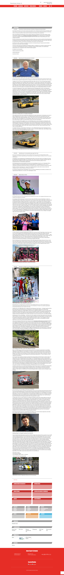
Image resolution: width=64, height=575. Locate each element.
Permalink (13, 55)
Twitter (17, 55)
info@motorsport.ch (17, 553)
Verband (15, 6)
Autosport (20, 6)
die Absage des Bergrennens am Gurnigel (40, 320)
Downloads (29, 509)
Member (40, 6)
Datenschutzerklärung (44, 508)
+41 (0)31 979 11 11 (46, 554)
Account (28, 510)
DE (49, 6)
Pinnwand (28, 508)
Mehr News (15, 479)
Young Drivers (33, 6)
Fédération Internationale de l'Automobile (30, 35)
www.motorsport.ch (17, 554)
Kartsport (26, 6)
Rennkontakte (43, 509)
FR (51, 6)
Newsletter (42, 510)
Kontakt (45, 6)
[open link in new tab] (15, 523)
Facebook (15, 55)
